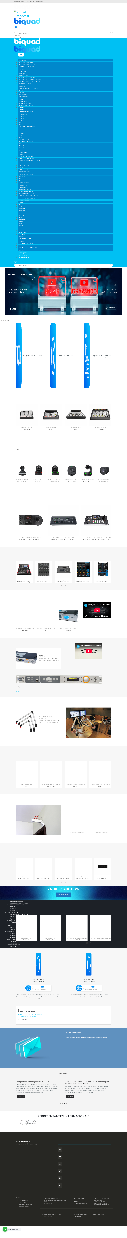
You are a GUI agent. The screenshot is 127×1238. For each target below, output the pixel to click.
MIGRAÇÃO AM (23, 254)
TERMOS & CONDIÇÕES (80, 1215)
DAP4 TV (21, 150)
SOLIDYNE (22, 209)
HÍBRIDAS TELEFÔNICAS (26, 112)
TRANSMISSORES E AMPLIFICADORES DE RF (31, 160)
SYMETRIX (22, 250)
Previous (18, 691)
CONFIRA (88, 616)
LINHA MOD (22, 163)
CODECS (21, 202)
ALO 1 (20, 122)
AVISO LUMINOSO (88, 800)
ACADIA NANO (23, 101)
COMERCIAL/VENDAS (100, 1203)
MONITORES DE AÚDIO (25, 239)
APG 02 (21, 144)
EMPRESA (21, 56)
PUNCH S (21, 154)
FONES (21, 221)
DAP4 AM (21, 146)
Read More (21, 1096)
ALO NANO (22, 176)
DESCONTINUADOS (24, 172)
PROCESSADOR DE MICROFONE (28, 247)
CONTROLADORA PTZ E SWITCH (28, 195)
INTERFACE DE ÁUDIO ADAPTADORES (30, 79)
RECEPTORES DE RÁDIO (26, 105)
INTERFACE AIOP (24, 228)
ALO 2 (20, 178)
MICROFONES (23, 232)
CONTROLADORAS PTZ (21, 537)
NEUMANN (22, 235)
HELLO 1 (21, 116)
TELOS (21, 230)
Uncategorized (41, 537)
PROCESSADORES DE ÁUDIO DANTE (29, 82)
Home (20, 54)
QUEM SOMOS (23, 1200)
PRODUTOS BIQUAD (24, 58)
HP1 (20, 131)
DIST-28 (21, 129)
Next (17, 693)
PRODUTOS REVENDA (24, 200)
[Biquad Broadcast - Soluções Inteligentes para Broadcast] (27, 13)
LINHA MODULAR (24, 139)
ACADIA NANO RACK (25, 103)
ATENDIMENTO (23, 256)
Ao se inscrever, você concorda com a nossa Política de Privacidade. (87, 1037)
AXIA (20, 217)
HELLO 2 (21, 118)
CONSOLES (22, 211)
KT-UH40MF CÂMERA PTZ (26, 193)
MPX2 (20, 137)
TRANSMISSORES (24, 183)
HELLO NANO (23, 114)
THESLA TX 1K (23, 185)
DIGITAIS (21, 92)
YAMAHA (21, 241)
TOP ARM (22, 69)
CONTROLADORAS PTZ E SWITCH (28, 88)
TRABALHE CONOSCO (25, 1204)
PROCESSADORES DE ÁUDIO (33, 628)
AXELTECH (22, 215)
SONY (20, 224)
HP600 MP (22, 133)
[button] (2, 320)
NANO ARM (22, 71)
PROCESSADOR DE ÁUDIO (26, 141)
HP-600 (21, 135)
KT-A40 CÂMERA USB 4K (26, 191)
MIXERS (21, 90)
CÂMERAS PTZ (23, 86)
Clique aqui (33, 1144)
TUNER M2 (22, 110)
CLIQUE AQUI (22, 1019)
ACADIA (21, 99)
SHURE (21, 226)
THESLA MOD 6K (24, 165)
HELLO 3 (21, 120)
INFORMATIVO (23, 252)
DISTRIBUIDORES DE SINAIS (27, 126)
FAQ (94, 1215)
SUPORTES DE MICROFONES (27, 66)
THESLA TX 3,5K (23, 170)
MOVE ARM (22, 73)
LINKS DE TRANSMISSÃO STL (27, 156)
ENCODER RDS (23, 97)
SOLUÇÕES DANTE (24, 75)
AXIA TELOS (23, 427)
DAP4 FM (21, 148)
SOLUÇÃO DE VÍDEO (25, 189)
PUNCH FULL (23, 152)
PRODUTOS (22, 1202)
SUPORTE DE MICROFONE (38, 703)
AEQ (20, 204)
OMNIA (21, 206)
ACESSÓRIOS (22, 60)
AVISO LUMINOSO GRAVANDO (27, 64)
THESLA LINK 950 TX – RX (26, 158)
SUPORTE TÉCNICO (24, 258)
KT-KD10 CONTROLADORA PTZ (28, 198)
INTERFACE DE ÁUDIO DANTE (27, 77)
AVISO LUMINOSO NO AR (26, 62)
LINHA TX (21, 167)
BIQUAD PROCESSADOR (21, 628)
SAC (90, 1215)
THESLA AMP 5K (23, 187)
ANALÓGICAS (23, 95)
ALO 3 (20, 124)
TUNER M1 (22, 108)
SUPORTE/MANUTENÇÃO (101, 1205)
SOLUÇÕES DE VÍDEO (25, 84)
